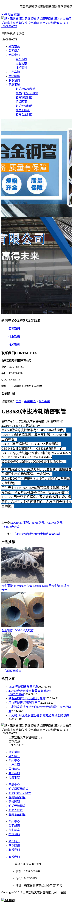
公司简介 (14, 50)
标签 (17, 14)
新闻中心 (14, 54)
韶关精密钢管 (24, 97)
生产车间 (14, 71)
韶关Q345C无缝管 (27, 93)
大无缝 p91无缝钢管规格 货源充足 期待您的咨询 (39, 715)
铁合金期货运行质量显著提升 (27, 698)
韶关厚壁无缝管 (25, 88)
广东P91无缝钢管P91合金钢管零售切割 (35, 533)
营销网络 (14, 76)
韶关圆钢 (21, 101)
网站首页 (14, 46)
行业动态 (21, 63)
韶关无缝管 (23, 110)
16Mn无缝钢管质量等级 (23, 686)
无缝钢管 (14, 84)
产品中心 (14, 784)
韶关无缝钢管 (24, 105)
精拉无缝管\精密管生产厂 (24, 702)
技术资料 (21, 67)
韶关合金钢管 (24, 114)
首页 (18, 401)
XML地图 (7, 14)
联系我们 (14, 80)
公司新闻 (21, 59)
